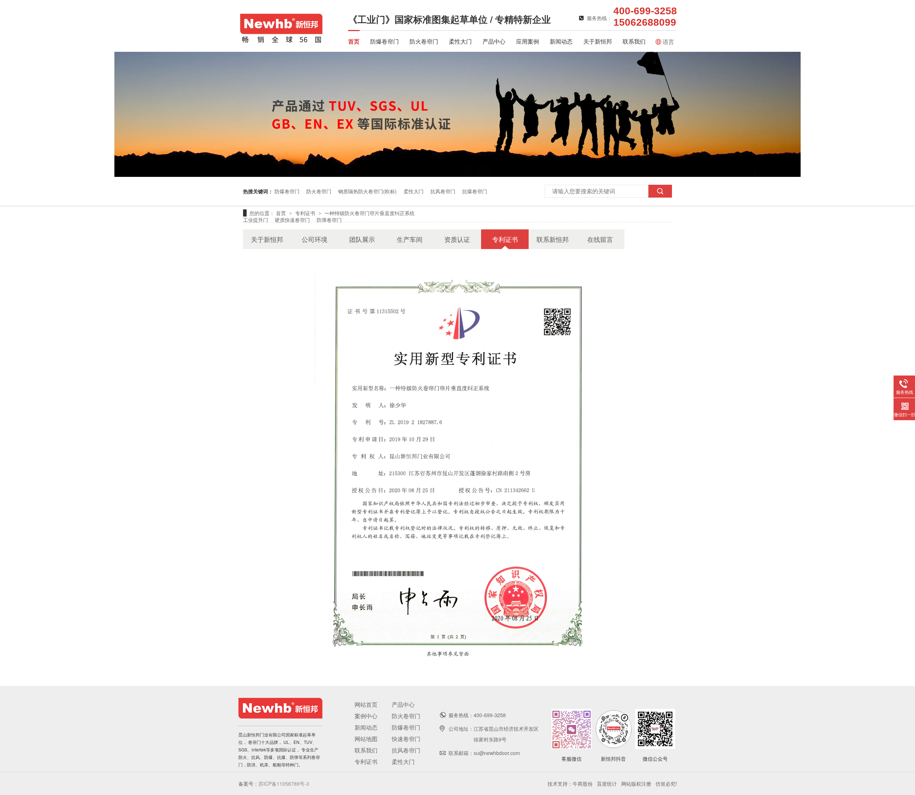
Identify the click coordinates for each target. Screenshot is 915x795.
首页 (354, 41)
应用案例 (527, 41)
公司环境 (314, 239)
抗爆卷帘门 (474, 191)
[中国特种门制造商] (457, 174)
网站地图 (366, 739)
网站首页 (366, 704)
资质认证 (457, 239)
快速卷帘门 (406, 739)
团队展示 (362, 239)
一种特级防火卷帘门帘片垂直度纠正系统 (370, 213)
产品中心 (494, 41)
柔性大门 (460, 41)
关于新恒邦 (597, 41)
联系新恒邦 (552, 239)
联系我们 (634, 41)
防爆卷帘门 (384, 41)
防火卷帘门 (424, 41)
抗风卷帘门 (442, 191)
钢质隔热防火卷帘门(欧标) (367, 191)
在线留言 (600, 239)
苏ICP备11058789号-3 (283, 783)
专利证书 (306, 213)
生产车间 (409, 239)
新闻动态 (561, 41)
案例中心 (366, 716)
